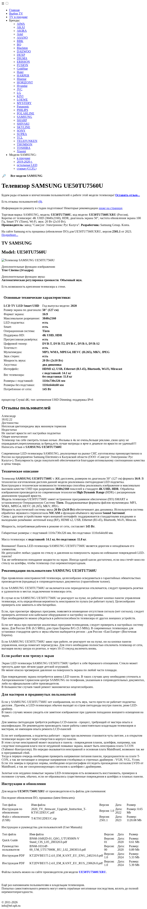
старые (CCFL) (26, 168)
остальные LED (27, 165)
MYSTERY (24, 103)
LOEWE (22, 99)
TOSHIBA (23, 147)
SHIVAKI (23, 123)
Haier (20, 72)
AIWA (21, 23)
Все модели (26, 175)
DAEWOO (24, 51)
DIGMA (22, 58)
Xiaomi (21, 151)
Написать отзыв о (32, 447)
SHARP (22, 120)
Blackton (22, 48)
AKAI (21, 27)
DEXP (21, 54)
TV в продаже (18, 17)
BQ (19, 44)
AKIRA (22, 30)
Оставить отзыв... (127, 195)
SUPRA (22, 134)
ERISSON (23, 61)
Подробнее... (10, 235)
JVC (19, 89)
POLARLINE (25, 113)
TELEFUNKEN (27, 141)
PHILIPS (22, 110)
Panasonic (23, 106)
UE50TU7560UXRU (92, 872)
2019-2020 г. (25, 161)
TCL (20, 137)
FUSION (22, 65)
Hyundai (22, 85)
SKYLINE (23, 127)
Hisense (21, 79)
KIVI (20, 96)
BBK (20, 41)
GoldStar (22, 68)
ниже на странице (110, 208)
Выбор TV (16, 13)
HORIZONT (25, 82)
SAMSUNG (24, 116)
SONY (21, 130)
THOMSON (24, 144)
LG (19, 92)
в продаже (23, 158)
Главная (14, 10)
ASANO (22, 37)
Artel (20, 34)
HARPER (23, 75)
